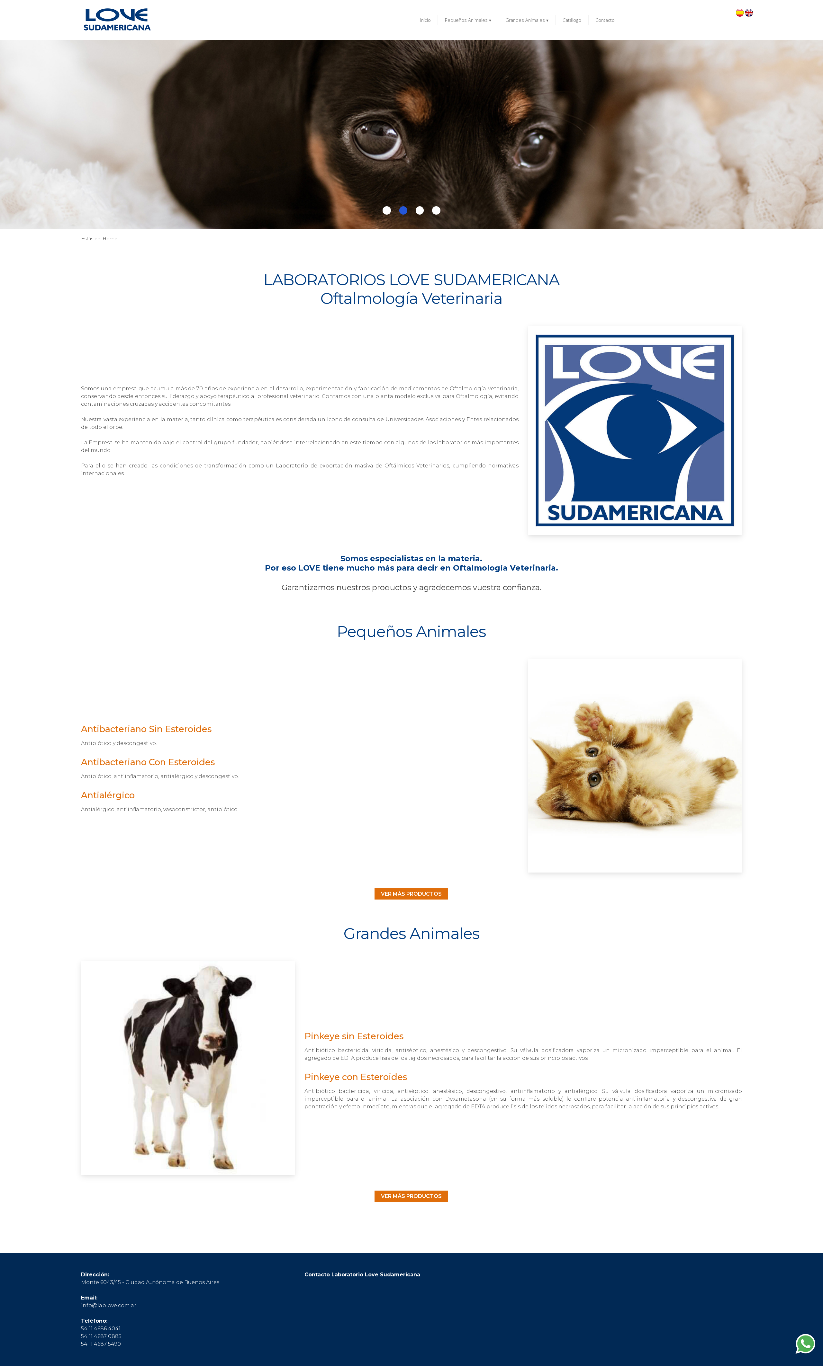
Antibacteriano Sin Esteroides (146, 729)
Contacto (605, 20)
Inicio (425, 20)
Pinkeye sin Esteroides (353, 1036)
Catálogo (572, 20)
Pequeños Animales (468, 20)
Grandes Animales (526, 20)
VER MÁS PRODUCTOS (411, 894)
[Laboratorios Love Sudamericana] (116, 20)
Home (110, 239)
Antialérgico (108, 795)
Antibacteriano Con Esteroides (148, 762)
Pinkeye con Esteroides (355, 1077)
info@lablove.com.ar (108, 1305)
